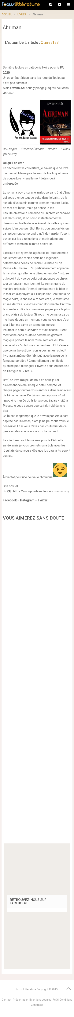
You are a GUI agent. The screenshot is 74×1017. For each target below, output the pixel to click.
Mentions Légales (40, 999)
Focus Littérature (26, 989)
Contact (6, 999)
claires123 (50, 42)
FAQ (55, 999)
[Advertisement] (37, 683)
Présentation (20, 999)
